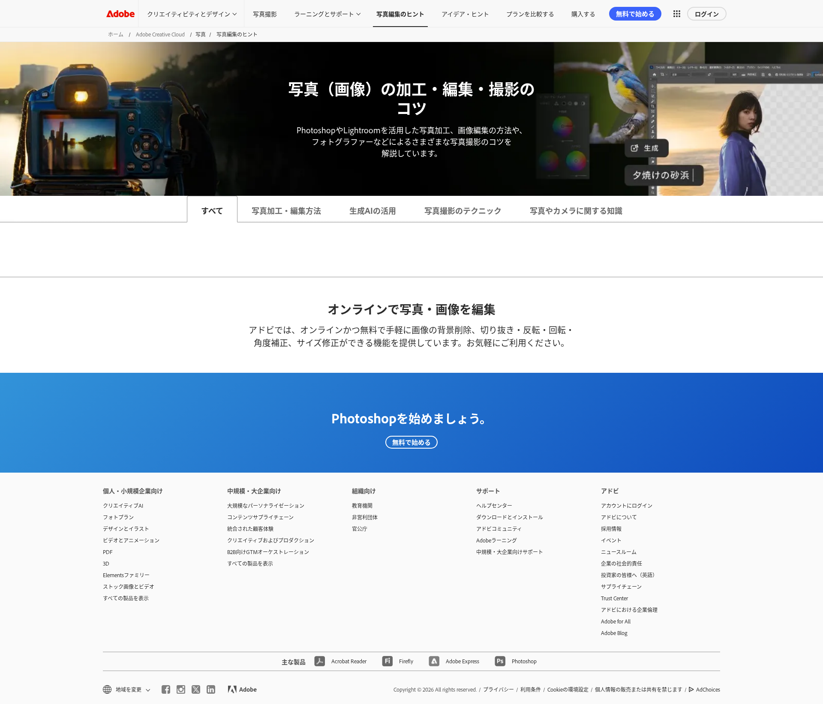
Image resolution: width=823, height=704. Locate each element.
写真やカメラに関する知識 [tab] (576, 210)
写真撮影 (265, 13)
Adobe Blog (614, 633)
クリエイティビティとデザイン (188, 13)
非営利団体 (365, 517)
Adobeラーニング (496, 540)
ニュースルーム (619, 552)
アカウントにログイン (626, 505)
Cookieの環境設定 (568, 689)
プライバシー (498, 689)
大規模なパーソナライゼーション (265, 505)
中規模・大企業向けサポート (509, 552)
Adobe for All (616, 621)
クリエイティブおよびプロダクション (270, 540)
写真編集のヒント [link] (400, 13)
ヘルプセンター (494, 505)
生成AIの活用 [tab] (372, 210)
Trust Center (614, 598)
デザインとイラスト (126, 529)
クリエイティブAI (123, 505)
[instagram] (181, 689)
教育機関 (362, 505)
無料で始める (411, 442)
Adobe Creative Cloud (160, 34)
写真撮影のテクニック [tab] (463, 210)
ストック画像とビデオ (128, 586)
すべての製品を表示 (126, 598)
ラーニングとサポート (324, 13)
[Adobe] (120, 13)
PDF (108, 552)
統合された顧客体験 (250, 529)
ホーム (115, 34)
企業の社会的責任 (621, 563)
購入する (583, 13)
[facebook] (166, 689)
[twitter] (196, 689)
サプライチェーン (621, 586)
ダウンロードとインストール (509, 517)
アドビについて (619, 517)
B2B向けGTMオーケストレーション (268, 552)
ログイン (707, 13)
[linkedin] (211, 689)
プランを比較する (530, 13)
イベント (611, 540)
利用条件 (530, 689)
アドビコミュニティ (499, 529)
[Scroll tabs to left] (7, 209)
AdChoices (708, 689)
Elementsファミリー (126, 575)
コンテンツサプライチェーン (260, 517)
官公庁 (359, 529)
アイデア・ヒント (465, 13)
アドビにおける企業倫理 (629, 610)
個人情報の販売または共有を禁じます (638, 689)
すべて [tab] (212, 210)
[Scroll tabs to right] (816, 209)
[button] (677, 14)
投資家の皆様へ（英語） (629, 575)
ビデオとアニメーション (131, 540)
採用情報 (611, 529)
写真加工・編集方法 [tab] (286, 210)
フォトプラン (118, 517)
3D (106, 563)
